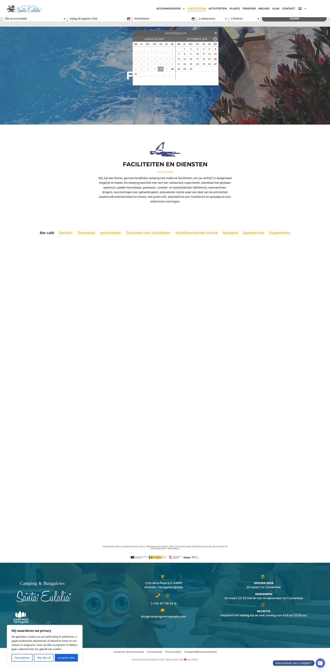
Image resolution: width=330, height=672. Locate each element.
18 (203, 59)
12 (209, 54)
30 (172, 69)
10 (197, 54)
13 (215, 54)
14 (179, 59)
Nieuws (264, 8)
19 (209, 59)
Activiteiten (217, 8)
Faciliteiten (197, 8)
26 (209, 64)
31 (136, 74)
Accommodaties (168, 8)
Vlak (275, 8)
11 (203, 54)
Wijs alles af (43, 657)
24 (197, 64)
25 (203, 64)
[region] (44, 645)
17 (197, 59)
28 (179, 69)
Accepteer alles (66, 657)
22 (184, 64)
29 (184, 69)
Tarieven (249, 8)
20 (215, 59)
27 (215, 64)
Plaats (234, 8)
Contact (288, 8)
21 (179, 64)
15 (184, 59)
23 (191, 64)
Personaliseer (22, 657)
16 (191, 59)
